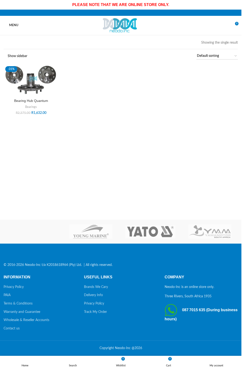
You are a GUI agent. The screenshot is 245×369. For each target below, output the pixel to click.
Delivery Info (93, 295)
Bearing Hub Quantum (31, 101)
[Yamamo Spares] (209, 232)
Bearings (31, 107)
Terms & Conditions (18, 303)
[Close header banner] (235, 5)
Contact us (12, 328)
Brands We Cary (96, 287)
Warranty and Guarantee (22, 312)
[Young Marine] (91, 232)
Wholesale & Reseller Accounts (26, 320)
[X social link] (115, 13)
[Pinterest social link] (121, 13)
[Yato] (150, 232)
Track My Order (95, 312)
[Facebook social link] (109, 13)
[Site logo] (120, 25)
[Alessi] (31, 232)
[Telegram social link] (132, 13)
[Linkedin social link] (126, 13)
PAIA (7, 295)
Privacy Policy (14, 287)
